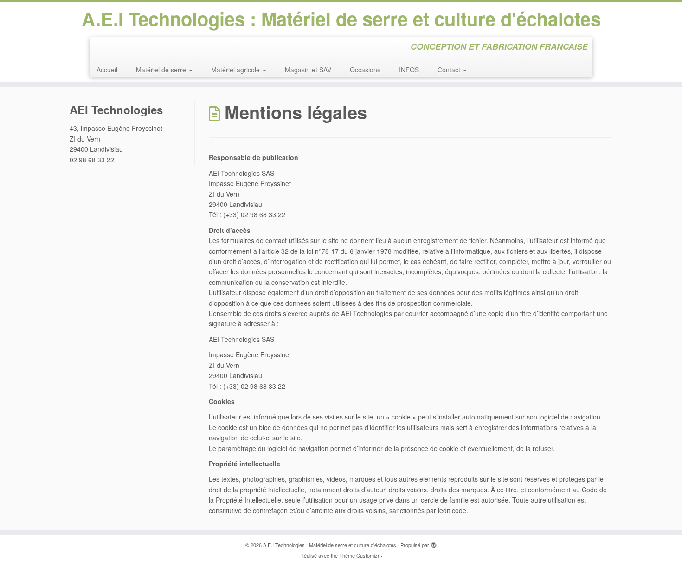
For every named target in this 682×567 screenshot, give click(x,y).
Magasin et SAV (308, 69)
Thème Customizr (359, 555)
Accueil (107, 69)
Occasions (365, 69)
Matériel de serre (162, 69)
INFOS (409, 69)
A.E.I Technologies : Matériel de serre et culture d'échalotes (341, 18)
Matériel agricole (236, 69)
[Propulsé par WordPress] (434, 543)
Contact (450, 69)
